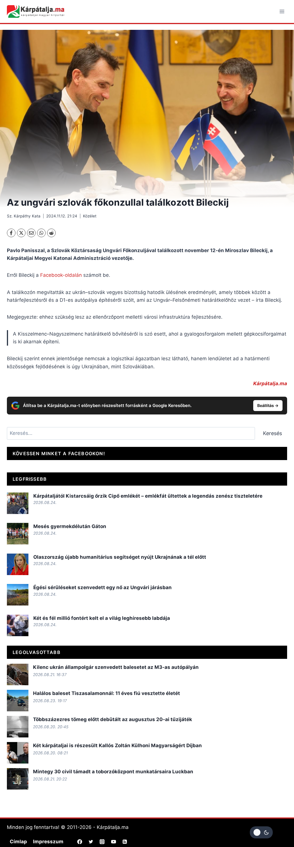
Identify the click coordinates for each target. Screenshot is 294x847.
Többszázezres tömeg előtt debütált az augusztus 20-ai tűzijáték (112, 719)
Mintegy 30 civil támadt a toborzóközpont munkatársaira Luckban (113, 771)
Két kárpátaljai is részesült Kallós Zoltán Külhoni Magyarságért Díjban (117, 745)
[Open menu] (281, 11)
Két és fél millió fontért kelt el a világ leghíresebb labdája (101, 618)
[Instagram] (102, 841)
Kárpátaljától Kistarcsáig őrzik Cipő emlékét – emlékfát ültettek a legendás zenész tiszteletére (147, 496)
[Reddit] (51, 233)
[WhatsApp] (41, 233)
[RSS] (124, 841)
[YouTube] (113, 841)
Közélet (89, 216)
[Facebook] (11, 233)
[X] (21, 233)
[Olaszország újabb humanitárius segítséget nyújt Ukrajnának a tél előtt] (17, 564)
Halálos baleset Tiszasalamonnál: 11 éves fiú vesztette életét (106, 693)
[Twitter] (91, 841)
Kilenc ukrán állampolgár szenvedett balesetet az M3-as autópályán (116, 667)
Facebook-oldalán (61, 275)
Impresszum (48, 841)
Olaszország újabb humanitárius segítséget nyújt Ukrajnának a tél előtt (119, 557)
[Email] (31, 233)
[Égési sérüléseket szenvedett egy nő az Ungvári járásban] (17, 594)
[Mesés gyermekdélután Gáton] (17, 533)
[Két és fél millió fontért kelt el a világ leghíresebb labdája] (17, 625)
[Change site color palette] (261, 832)
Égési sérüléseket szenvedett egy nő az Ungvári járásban (102, 587)
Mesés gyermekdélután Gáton (69, 526)
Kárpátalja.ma (270, 383)
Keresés (272, 433)
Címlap (18, 841)
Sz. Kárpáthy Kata (23, 216)
